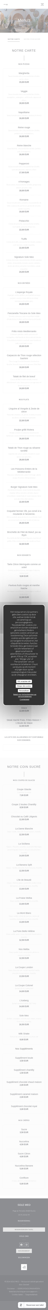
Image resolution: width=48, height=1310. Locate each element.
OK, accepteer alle (24, 681)
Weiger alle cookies (24, 686)
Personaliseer (24, 690)
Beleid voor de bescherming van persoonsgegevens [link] (24, 695)
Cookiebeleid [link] (24, 699)
